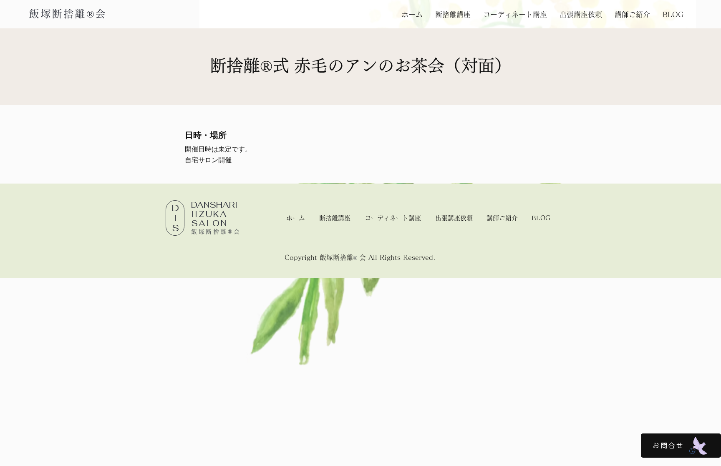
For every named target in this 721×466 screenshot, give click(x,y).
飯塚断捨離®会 (68, 13)
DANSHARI (214, 209)
